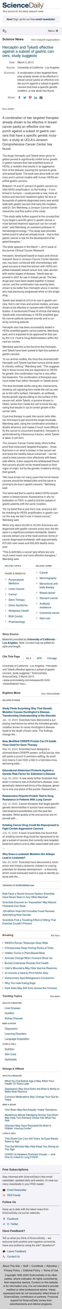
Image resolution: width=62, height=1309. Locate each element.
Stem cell (45, 618)
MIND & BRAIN (9, 1023)
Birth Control (16, 616)
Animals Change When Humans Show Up (28, 958)
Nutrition (9, 1013)
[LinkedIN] (36, 98)
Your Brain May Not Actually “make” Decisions (31, 1109)
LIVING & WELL (9, 1044)
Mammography (48, 578)
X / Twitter (12, 1224)
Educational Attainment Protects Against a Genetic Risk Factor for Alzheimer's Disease (28, 772)
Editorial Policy (31, 1270)
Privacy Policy (12, 1270)
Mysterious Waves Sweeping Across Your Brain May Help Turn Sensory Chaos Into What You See (31, 1117)
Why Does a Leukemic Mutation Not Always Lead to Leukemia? (28, 855)
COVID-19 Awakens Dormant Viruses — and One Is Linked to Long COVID (30, 1155)
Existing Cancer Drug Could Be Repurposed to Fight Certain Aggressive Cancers (30, 826)
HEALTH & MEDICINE (12, 1003)
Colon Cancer (16, 589)
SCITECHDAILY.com (25, 885)
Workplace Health (19, 610)
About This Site (11, 1266)
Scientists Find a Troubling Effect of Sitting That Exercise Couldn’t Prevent (29, 921)
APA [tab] (39, 658)
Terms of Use (50, 1270)
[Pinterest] (30, 98)
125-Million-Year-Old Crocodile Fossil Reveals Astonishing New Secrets (28, 913)
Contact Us (13, 1256)
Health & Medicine (15, 573)
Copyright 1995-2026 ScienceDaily (25, 1275)
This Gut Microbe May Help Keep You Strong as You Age (32, 1148)
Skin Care (10, 1054)
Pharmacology (17, 622)
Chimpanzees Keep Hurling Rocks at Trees (29, 948)
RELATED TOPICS (13, 565)
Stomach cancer (49, 598)
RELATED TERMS (44, 565)
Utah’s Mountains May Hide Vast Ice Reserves (31, 968)
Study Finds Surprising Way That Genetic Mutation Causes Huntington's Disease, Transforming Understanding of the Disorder (29, 711)
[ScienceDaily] (23, 5)
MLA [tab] (28, 658)
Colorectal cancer (49, 613)
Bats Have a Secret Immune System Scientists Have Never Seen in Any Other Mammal (28, 895)
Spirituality (11, 1059)
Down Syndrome (18, 605)
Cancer (13, 594)
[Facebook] (19, 98)
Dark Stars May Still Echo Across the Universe (31, 988)
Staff (25, 1266)
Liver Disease (12, 1008)
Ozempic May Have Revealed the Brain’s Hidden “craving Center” (28, 1127)
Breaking (7, 935)
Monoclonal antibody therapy (49, 585)
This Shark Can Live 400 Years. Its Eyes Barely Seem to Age (31, 1140)
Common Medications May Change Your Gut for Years (32, 1098)
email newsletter (45, 19)
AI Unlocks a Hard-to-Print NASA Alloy (26, 973)
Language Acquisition (17, 1039)
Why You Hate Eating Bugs (20, 983)
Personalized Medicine (16, 581)
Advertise (51, 1266)
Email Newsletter (16, 1190)
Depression (11, 1028)
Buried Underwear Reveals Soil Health (27, 963)
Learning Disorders (15, 1033)
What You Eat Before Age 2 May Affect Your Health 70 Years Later (29, 1082)
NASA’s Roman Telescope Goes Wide (26, 943)
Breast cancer (47, 592)
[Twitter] (25, 98)
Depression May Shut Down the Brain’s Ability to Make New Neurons (32, 1090)
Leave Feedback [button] (16, 1251)
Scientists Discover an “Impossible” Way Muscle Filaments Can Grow (29, 904)
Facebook (12, 1219)
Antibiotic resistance (45, 605)
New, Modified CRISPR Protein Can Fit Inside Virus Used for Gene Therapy (29, 743)
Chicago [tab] (52, 658)
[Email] (41, 98)
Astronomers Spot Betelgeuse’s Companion (29, 978)
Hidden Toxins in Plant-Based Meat (25, 953)
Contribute (37, 1266)
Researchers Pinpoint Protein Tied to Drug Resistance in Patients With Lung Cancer (28, 797)
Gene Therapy (17, 599)
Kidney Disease (14, 1018)
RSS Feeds (13, 1195)
